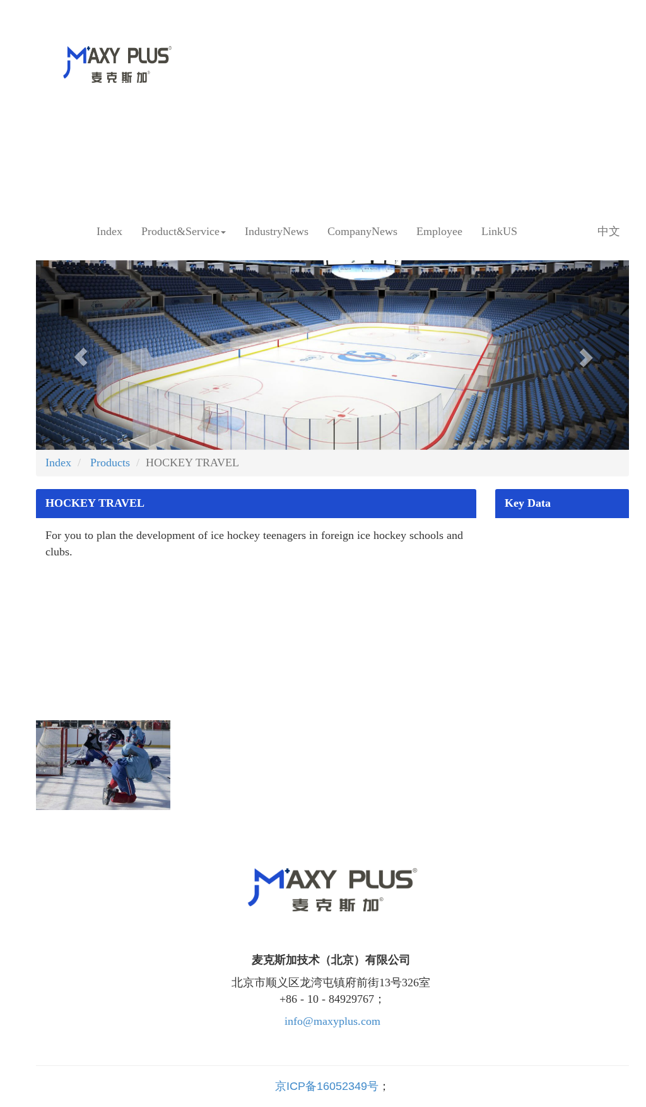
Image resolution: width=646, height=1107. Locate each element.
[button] (80, 355)
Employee (439, 231)
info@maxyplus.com (332, 1021)
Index (109, 231)
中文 (608, 231)
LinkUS (499, 231)
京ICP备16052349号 (327, 1086)
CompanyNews (362, 231)
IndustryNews (276, 231)
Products (108, 462)
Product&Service (180, 231)
